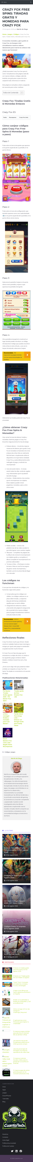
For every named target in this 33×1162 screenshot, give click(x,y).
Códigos (16, 34)
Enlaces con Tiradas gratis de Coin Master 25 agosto (21, 976)
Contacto (5, 1137)
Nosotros (5, 1134)
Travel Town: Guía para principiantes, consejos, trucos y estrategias (20, 984)
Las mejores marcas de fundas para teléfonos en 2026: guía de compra (21, 1042)
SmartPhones (6, 1095)
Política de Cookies (8, 1146)
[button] (31, 2)
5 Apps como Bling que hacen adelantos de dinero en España (21, 992)
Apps (4, 1090)
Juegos (10, 34)
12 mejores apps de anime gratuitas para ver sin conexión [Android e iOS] (21, 1072)
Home (4, 34)
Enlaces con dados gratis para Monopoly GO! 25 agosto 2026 (16, 850)
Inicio (4, 1087)
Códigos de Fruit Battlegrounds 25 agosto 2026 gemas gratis (14, 952)
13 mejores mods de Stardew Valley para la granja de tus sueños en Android (21, 1061)
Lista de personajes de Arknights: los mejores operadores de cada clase (21, 1050)
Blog (3, 1101)
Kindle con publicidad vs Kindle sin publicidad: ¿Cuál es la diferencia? (22, 1001)
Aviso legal (5, 1140)
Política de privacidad (9, 1143)
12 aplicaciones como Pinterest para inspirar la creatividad (21, 1022)
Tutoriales (5, 1098)
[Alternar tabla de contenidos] (21, 92)
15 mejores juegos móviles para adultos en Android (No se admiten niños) (21, 1033)
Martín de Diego (16, 758)
